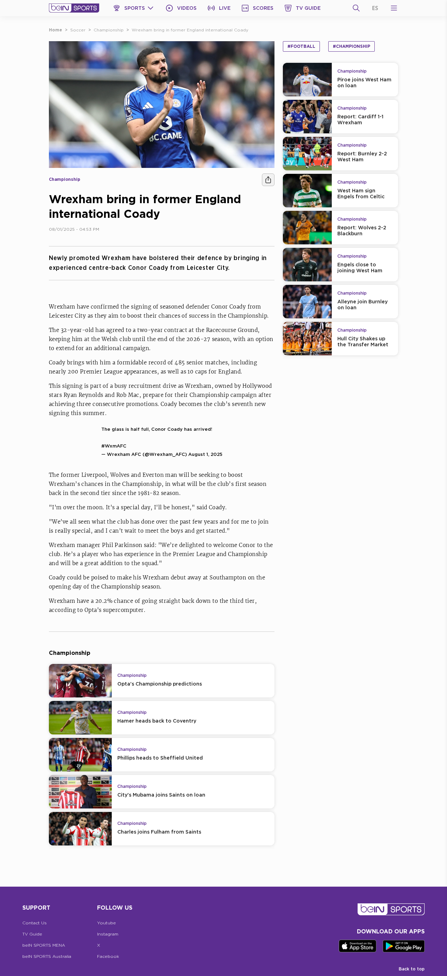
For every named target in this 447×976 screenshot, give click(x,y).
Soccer (78, 30)
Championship (109, 30)
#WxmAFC (113, 445)
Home (55, 30)
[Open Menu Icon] (394, 8)
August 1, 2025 (205, 454)
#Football (301, 46)
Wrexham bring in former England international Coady (190, 30)
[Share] (268, 179)
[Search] (356, 8)
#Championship (351, 46)
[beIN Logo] (74, 8)
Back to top (412, 969)
